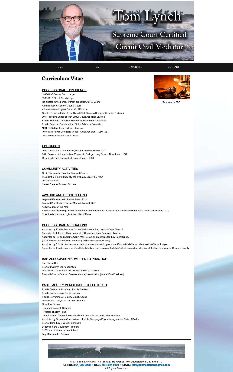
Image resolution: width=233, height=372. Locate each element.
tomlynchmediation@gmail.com (151, 364)
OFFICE (68, 364)
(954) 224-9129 (111, 364)
